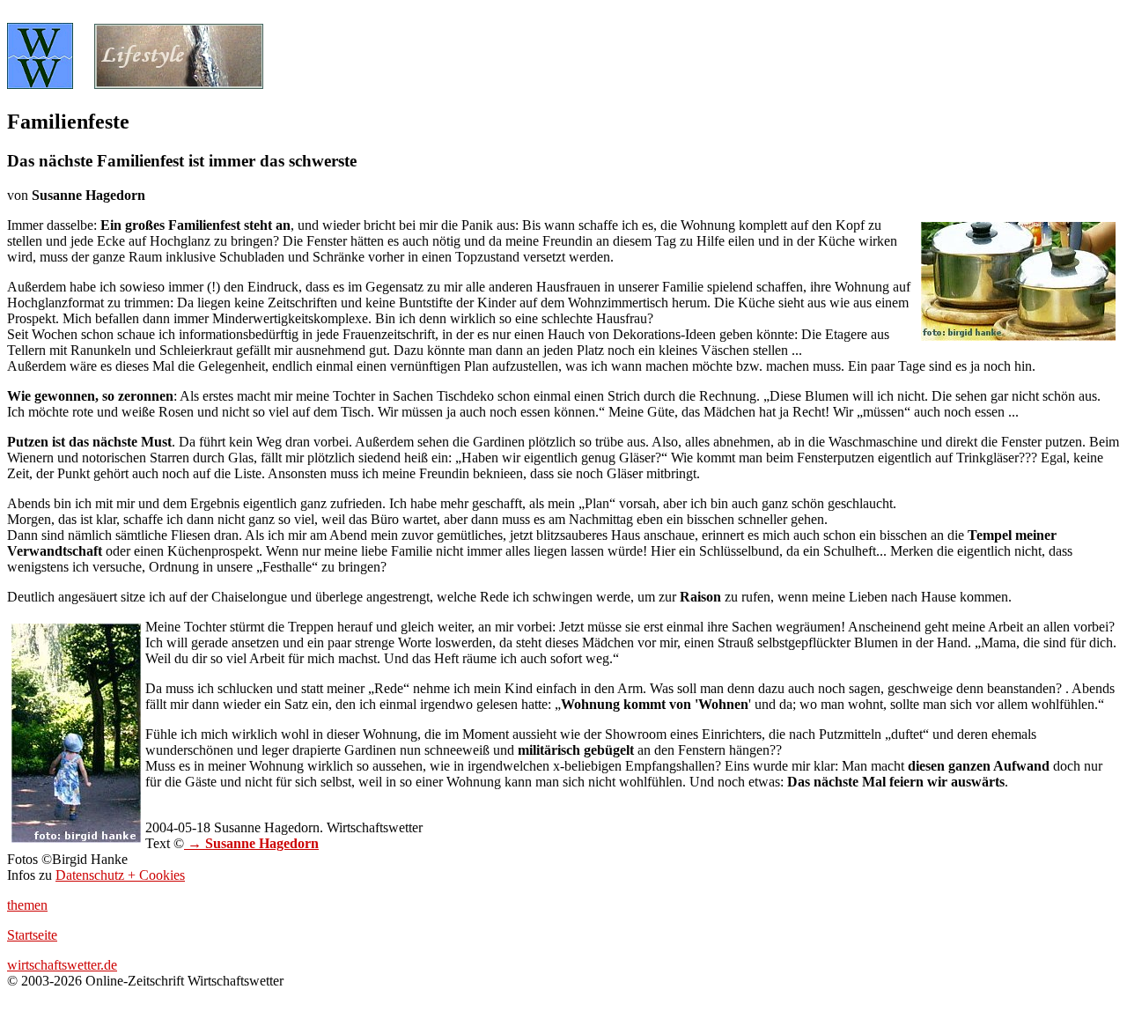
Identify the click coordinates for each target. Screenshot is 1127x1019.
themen (27, 904)
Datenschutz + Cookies (120, 875)
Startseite (32, 934)
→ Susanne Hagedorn (251, 843)
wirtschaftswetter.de (62, 964)
